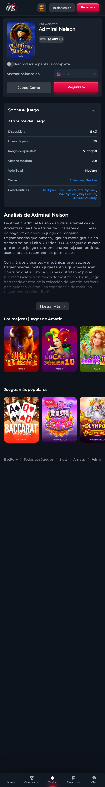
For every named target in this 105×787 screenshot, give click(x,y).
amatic (79, 459)
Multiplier (49, 190)
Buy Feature (87, 194)
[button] (21, 349)
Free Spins (65, 190)
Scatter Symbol (85, 190)
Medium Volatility (84, 198)
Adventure (76, 180)
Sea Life (91, 180)
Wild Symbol (68, 194)
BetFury (11, 459)
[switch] (52, 64)
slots (63, 459)
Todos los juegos (38, 459)
